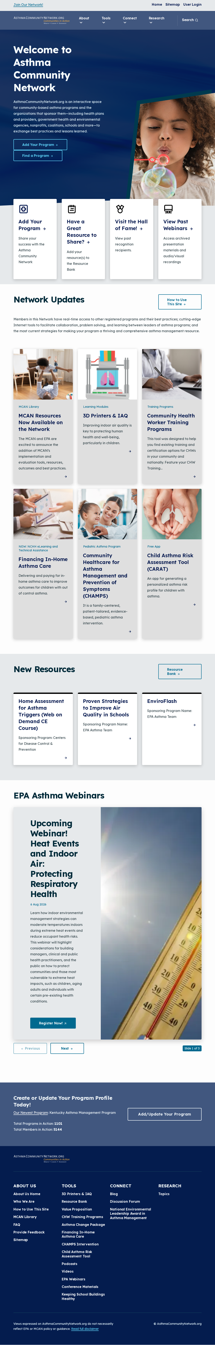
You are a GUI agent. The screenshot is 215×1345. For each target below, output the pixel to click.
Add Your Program (38, 145)
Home (157, 4)
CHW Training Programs (82, 1217)
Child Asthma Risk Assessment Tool (77, 1254)
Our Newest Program (30, 1112)
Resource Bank (74, 1201)
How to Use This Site (31, 1209)
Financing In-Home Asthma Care (43, 562)
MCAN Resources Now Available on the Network (40, 422)
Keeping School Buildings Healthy (83, 1296)
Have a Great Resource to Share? (82, 231)
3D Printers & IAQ (105, 415)
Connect (130, 18)
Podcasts (69, 1264)
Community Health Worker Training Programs (171, 422)
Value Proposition (77, 1209)
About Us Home (26, 1194)
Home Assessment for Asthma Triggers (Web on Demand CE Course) (41, 714)
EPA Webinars (73, 1279)
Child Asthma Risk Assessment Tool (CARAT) (170, 562)
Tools (106, 18)
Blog (114, 1194)
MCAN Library (25, 1217)
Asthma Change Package (83, 1224)
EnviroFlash (162, 701)
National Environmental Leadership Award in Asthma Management (130, 1213)
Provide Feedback (29, 1232)
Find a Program (36, 155)
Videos (67, 1271)
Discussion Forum (125, 1201)
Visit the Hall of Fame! (131, 224)
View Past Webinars (176, 224)
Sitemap (172, 4)
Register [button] (57, 1025)
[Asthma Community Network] (41, 20)
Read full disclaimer (85, 1329)
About (84, 18)
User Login (192, 4)
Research (156, 18)
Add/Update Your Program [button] (164, 1114)
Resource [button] (175, 671)
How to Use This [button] (177, 302)
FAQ (16, 1224)
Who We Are (23, 1201)
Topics (163, 1194)
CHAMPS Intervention (80, 1244)
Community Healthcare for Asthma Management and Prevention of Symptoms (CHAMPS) (105, 575)
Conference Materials (80, 1287)
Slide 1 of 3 (192, 1048)
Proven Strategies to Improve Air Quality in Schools (106, 708)
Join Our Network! (28, 5)
